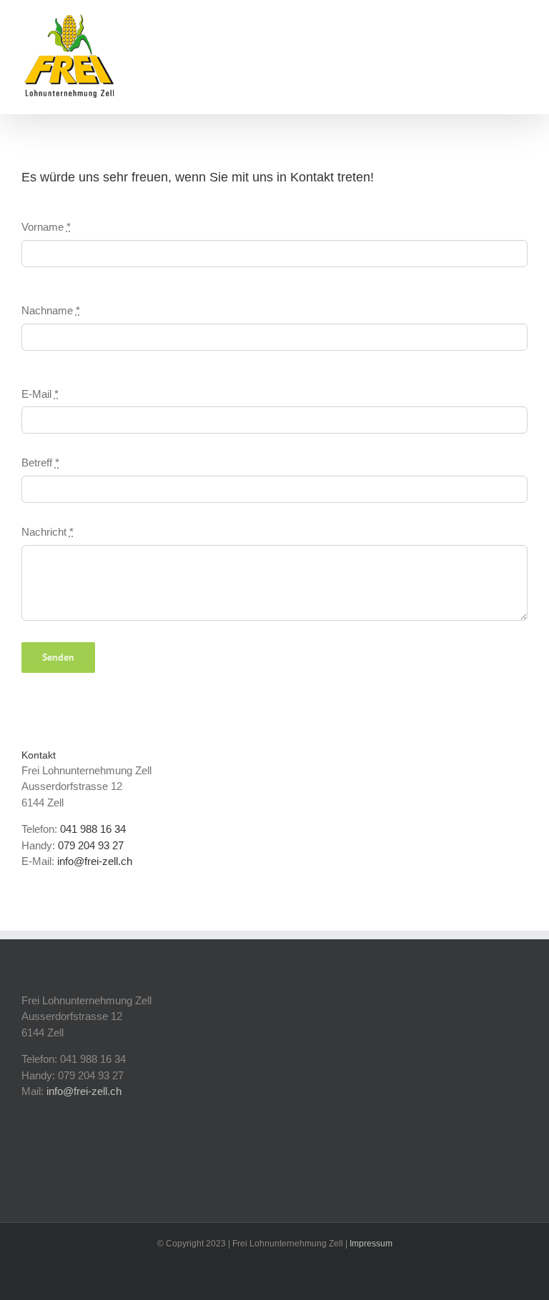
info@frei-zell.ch (94, 861)
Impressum (371, 1244)
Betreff (40, 462)
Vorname (46, 227)
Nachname (50, 310)
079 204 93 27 (91, 845)
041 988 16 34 (93, 829)
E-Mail (40, 394)
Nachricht (47, 532)
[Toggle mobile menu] (522, 25)
